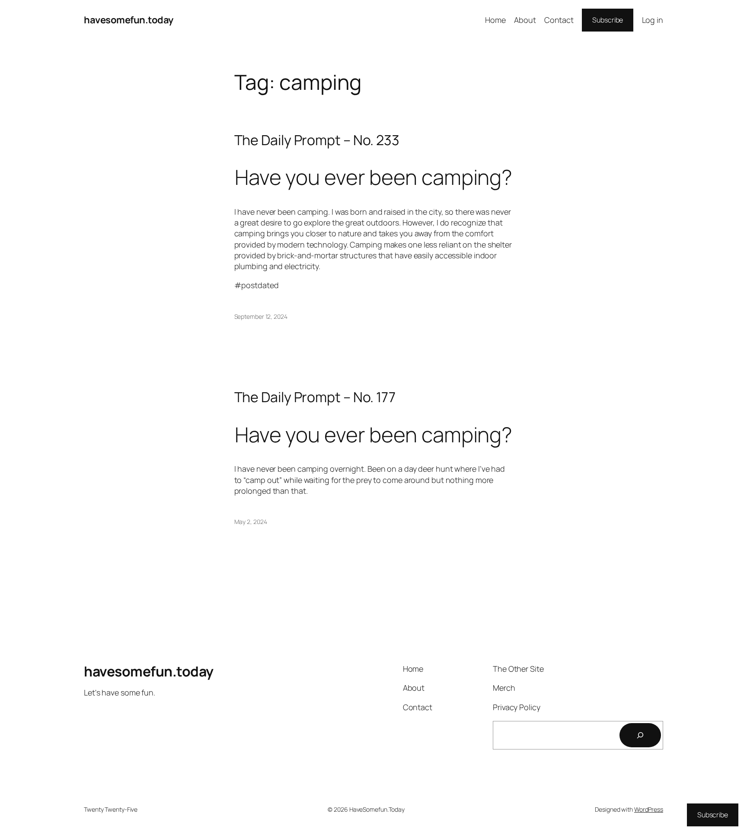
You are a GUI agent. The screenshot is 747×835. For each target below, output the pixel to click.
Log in (652, 20)
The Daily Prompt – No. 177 (315, 397)
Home (495, 20)
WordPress (648, 809)
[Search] (640, 735)
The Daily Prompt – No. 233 (316, 140)
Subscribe (607, 20)
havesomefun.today (128, 19)
